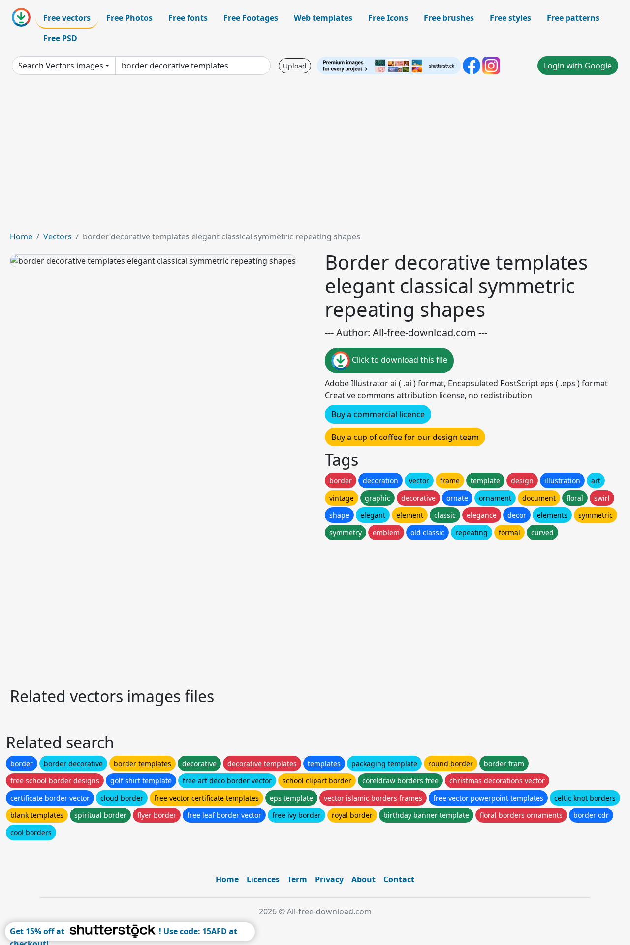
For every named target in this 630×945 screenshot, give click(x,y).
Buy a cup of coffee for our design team (405, 437)
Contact (398, 879)
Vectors (57, 236)
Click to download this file (398, 359)
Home (21, 236)
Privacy (329, 879)
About (363, 879)
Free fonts (188, 17)
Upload (295, 65)
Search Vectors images (60, 65)
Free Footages (250, 17)
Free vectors (67, 17)
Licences (263, 879)
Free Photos (129, 17)
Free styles (510, 17)
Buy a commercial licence (378, 414)
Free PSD (60, 38)
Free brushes (449, 17)
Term (297, 879)
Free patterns (573, 17)
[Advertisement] (315, 157)
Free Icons (388, 17)
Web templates (323, 17)
